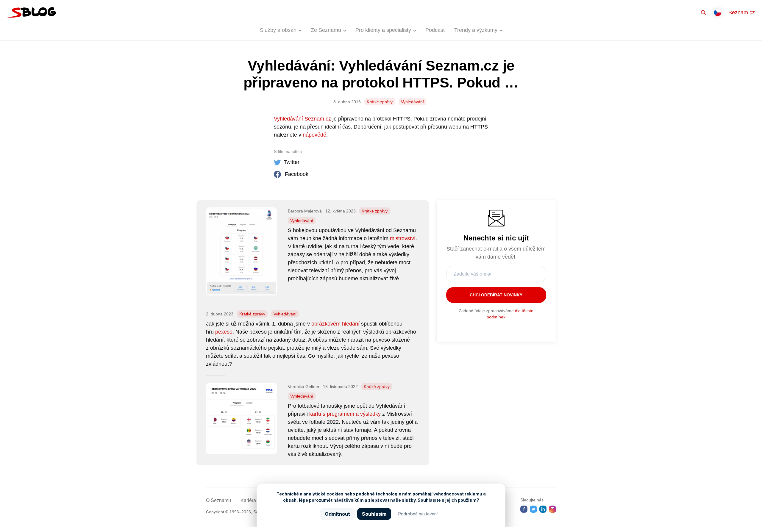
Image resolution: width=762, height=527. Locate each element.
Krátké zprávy (380, 101)
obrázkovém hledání (335, 324)
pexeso (223, 332)
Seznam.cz (741, 12)
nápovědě (314, 135)
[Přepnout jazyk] (717, 12)
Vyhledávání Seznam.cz (302, 119)
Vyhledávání (412, 101)
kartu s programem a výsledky (345, 414)
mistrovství (403, 238)
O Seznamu (218, 500)
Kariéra (248, 500)
